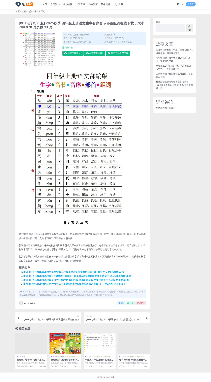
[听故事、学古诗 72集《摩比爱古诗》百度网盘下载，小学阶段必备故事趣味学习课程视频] (31, 343)
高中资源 (105, 4)
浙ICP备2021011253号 (106, 377)
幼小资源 (67, 4)
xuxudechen (30, 303)
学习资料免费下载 (119, 53)
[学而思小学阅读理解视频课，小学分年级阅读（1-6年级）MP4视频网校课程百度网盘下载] (100, 343)
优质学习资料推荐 (30, 11)
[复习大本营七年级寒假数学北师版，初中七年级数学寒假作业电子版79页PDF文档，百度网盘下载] (134, 343)
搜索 (158, 22)
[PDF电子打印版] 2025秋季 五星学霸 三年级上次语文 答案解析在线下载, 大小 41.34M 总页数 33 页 (73, 271)
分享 (122, 303)
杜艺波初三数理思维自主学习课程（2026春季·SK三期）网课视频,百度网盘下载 (174, 84)
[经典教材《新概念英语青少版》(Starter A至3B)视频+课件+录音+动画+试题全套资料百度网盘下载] (65, 343)
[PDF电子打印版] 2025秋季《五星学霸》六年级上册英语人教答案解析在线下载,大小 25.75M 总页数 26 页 (77, 276)
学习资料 (55, 4)
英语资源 (72, 356)
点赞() (142, 303)
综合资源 (118, 4)
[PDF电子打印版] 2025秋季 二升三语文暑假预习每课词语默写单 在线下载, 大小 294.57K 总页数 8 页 (74, 284)
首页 (44, 4)
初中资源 (93, 4)
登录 (192, 4)
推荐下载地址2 (96, 53)
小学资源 (80, 4)
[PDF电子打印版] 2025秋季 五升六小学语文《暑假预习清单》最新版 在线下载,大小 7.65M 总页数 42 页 (76, 280)
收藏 (131, 303)
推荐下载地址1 (75, 53)
